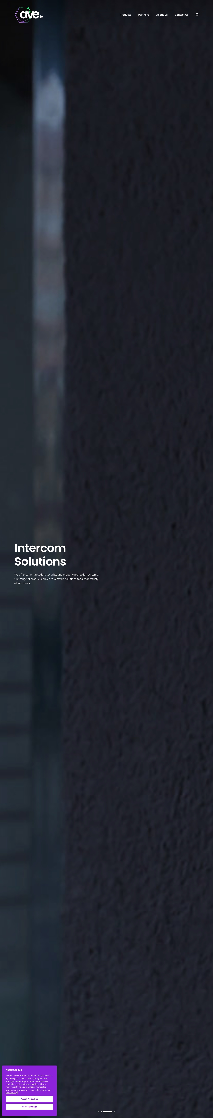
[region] (29, 1091)
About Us (162, 14)
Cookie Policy (11, 1092)
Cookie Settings (29, 1106)
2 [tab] (101, 1111)
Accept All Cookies (29, 1099)
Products (125, 14)
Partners (143, 14)
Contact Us (181, 14)
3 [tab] (103, 1111)
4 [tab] (110, 1111)
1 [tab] (98, 1111)
